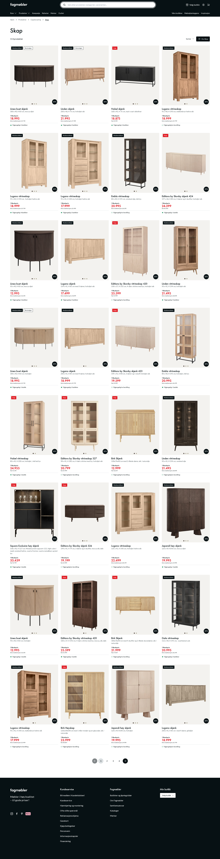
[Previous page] (94, 760)
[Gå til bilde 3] (36, 103)
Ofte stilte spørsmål (69, 810)
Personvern (65, 831)
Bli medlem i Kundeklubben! (72, 795)
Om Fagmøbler (116, 800)
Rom (12, 13)
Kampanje (36, 13)
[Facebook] (16, 813)
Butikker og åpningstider (121, 795)
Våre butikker (177, 13)
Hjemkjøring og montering (71, 805)
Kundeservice (66, 800)
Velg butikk (166, 795)
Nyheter (45, 13)
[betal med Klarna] (28, 813)
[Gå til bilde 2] (34, 103)
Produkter (23, 13)
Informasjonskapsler (69, 836)
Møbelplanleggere (191, 13)
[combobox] (108, 5)
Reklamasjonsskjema (69, 815)
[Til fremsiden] (18, 5)
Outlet (61, 13)
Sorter (188, 39)
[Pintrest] (21, 813)
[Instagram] (11, 813)
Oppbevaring (36, 20)
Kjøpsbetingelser (67, 826)
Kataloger (114, 810)
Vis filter (204, 39)
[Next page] (125, 760)
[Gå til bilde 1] (32, 103)
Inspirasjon (205, 13)
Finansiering (65, 841)
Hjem (12, 20)
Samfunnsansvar (117, 805)
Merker (53, 13)
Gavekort (64, 821)
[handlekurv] (203, 5)
